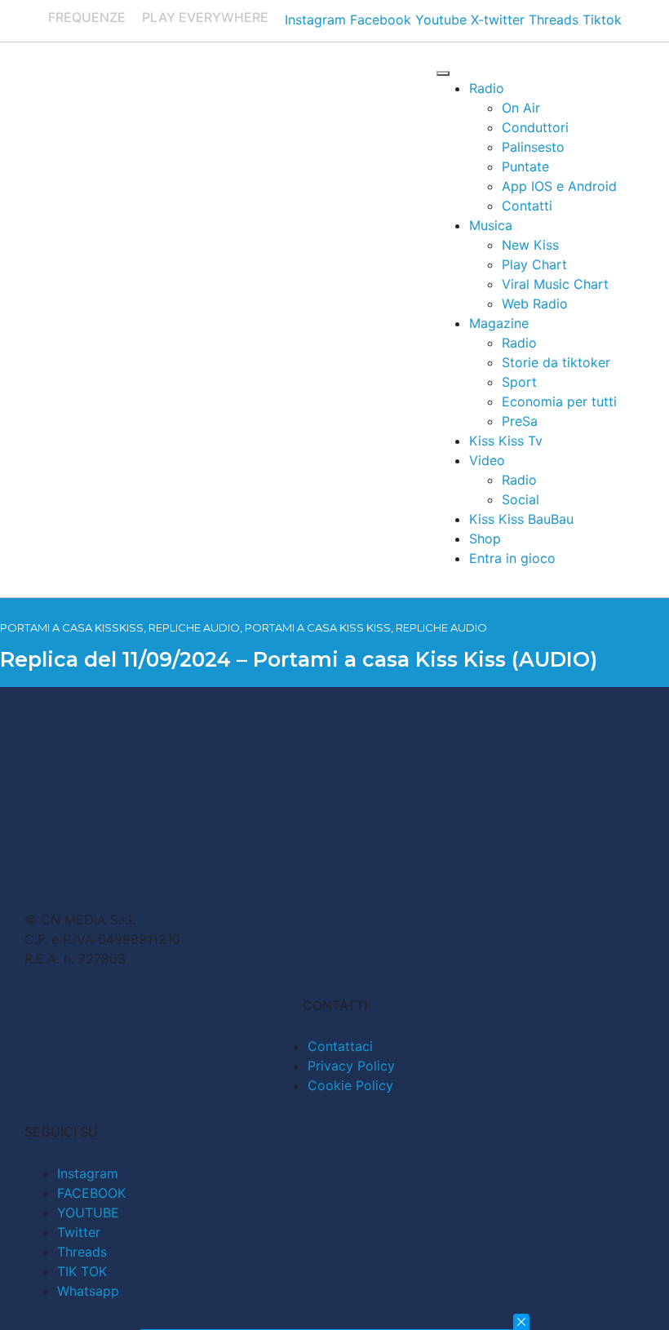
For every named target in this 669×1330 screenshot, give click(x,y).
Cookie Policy (350, 1085)
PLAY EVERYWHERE (205, 17)
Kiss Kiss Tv (506, 440)
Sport (519, 382)
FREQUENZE (87, 17)
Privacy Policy (351, 1065)
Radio (486, 88)
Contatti (527, 205)
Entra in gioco (512, 558)
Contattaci (340, 1046)
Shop (485, 538)
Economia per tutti (559, 401)
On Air (521, 108)
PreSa (520, 421)
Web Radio (535, 303)
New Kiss (530, 245)
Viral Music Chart (555, 284)
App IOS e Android (559, 186)
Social (520, 499)
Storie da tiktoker (556, 362)
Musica (490, 225)
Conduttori (535, 127)
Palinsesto (533, 147)
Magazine (499, 323)
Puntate (525, 166)
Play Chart (534, 264)
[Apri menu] (443, 73)
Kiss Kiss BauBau (521, 519)
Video (487, 460)
